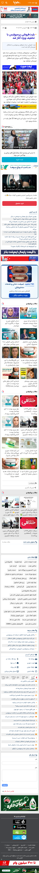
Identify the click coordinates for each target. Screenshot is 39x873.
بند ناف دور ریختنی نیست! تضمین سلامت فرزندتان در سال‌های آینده (20, 243)
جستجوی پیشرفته (17, 850)
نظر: (36, 767)
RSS (9, 850)
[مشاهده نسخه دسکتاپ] (2, 2)
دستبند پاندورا (12, 570)
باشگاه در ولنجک (9, 587)
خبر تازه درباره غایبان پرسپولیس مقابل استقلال (21, 638)
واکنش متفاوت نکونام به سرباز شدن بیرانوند (23, 703)
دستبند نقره (22, 566)
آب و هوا (13, 663)
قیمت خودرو (30, 663)
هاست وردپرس (31, 611)
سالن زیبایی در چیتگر (16, 603)
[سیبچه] (19, 822)
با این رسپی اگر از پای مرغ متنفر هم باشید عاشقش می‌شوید (19, 692)
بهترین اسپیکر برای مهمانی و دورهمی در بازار (23, 216)
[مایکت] (19, 837)
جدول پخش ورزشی (10, 671)
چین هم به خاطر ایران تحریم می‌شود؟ (25, 706)
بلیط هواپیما (18, 562)
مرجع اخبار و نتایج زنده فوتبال (14, 574)
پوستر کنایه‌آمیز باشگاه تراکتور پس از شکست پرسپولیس (20, 713)
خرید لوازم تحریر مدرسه (29, 620)
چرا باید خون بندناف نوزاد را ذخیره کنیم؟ (24, 219)
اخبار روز (23, 845)
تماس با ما (32, 847)
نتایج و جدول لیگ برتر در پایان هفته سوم (24, 724)
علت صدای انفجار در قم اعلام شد (26, 727)
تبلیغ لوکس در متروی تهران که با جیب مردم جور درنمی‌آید (19, 717)
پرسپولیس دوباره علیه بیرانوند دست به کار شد (21, 642)
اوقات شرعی (30, 671)
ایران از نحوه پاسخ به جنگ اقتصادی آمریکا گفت (22, 695)
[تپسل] (3, 127)
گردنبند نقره (13, 566)
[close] (1, 859)
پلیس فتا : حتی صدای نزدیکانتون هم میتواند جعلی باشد (20, 224)
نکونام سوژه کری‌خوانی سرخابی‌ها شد (25, 688)
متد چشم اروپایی (31, 587)
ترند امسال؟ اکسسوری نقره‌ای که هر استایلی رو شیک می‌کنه (21, 228)
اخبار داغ (23, 677)
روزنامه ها (31, 659)
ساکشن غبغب (32, 566)
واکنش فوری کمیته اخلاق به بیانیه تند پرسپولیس (20, 635)
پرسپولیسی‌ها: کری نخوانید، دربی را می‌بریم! (23, 738)
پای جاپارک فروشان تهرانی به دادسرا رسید (24, 720)
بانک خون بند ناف (15, 620)
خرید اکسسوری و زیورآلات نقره (27, 570)
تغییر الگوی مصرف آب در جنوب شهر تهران (24, 710)
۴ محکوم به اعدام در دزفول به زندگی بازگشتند (23, 699)
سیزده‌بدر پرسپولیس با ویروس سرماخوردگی (21, 649)
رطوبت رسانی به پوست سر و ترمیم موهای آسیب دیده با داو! (20, 233)
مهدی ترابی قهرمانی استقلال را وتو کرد (25, 742)
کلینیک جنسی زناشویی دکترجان (27, 599)
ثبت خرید (19, 159)
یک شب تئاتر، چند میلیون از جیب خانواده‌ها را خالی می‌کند (20, 685)
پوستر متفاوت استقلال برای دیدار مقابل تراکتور (21, 645)
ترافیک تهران (30, 667)
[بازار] (19, 832)
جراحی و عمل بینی (30, 624)
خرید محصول (19, 203)
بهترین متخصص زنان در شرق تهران (14, 611)
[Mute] (7, 147)
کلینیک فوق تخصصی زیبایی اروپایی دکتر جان (23, 595)
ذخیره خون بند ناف (30, 603)
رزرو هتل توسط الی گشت (19, 578)
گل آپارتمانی (20, 587)
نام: (36, 759)
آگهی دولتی (28, 850)
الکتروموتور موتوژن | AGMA (14, 624)
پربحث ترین (3, 677)
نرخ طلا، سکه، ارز (11, 659)
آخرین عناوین (33, 677)
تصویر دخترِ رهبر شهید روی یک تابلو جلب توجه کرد (22, 731)
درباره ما (8, 845)
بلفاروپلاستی (8, 562)
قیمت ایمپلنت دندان (30, 562)
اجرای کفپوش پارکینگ (17, 615)
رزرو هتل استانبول (19, 582)
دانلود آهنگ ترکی (31, 615)
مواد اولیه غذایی (31, 582)
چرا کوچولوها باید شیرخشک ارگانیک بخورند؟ (23, 246)
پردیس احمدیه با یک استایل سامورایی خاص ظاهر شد (20, 734)
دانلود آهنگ (32, 578)
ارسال (5, 785)
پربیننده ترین (13, 677)
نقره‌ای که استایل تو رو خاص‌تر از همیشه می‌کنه (22, 222)
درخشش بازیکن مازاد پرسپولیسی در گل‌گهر (23, 749)
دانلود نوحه (17, 607)
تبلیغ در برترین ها (10, 847)
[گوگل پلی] (19, 827)
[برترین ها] (16, 2)
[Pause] (4, 147)
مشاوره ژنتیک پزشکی (9, 599)
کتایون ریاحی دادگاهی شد (27, 681)
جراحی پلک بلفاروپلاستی (29, 591)
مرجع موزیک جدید (30, 574)
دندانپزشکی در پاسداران (29, 607)
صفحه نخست (31, 845)
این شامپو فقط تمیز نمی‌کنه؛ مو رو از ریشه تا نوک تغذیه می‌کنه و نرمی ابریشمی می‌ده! (20, 238)
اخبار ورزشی (15, 845)
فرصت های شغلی (22, 847)
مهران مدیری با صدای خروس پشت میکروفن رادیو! (21, 745)
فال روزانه (13, 667)
